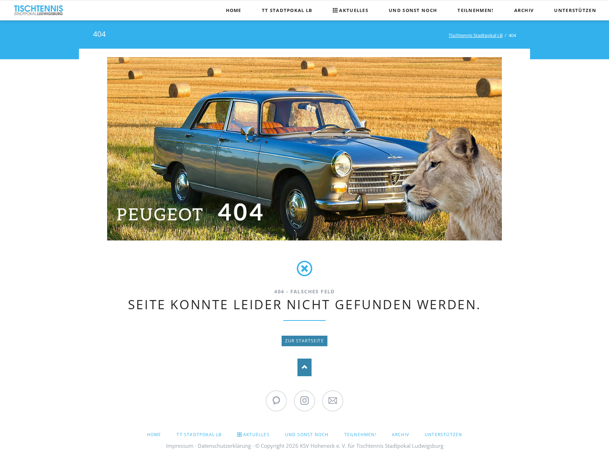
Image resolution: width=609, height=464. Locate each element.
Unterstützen (443, 435)
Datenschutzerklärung (224, 445)
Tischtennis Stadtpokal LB (476, 35)
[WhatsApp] (276, 400)
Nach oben (304, 367)
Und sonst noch (307, 435)
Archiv (400, 435)
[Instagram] (304, 400)
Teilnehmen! (360, 435)
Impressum (179, 445)
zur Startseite (304, 341)
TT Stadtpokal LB (199, 435)
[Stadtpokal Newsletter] (332, 400)
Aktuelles (256, 435)
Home (154, 435)
